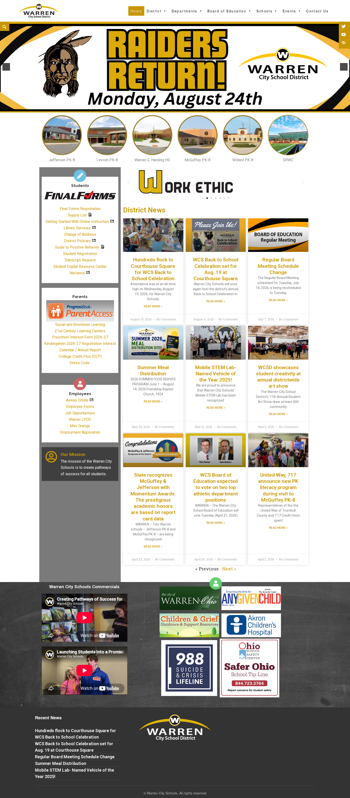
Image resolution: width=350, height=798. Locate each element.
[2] (165, 108)
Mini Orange (80, 426)
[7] (190, 108)
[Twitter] (344, 27)
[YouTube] (344, 35)
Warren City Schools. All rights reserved (176, 793)
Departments (184, 11)
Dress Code (80, 363)
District (154, 11)
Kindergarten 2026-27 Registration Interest (80, 343)
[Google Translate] (344, 43)
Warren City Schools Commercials (84, 586)
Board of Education (226, 11)
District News (144, 210)
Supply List (77, 215)
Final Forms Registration (80, 208)
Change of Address (80, 234)
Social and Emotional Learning (80, 324)
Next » (229, 569)
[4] (175, 108)
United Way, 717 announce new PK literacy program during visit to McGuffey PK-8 (278, 487)
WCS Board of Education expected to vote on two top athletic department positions (215, 487)
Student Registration (80, 253)
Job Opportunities (80, 413)
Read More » (153, 306)
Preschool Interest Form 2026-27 (80, 337)
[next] (344, 67)
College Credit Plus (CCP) (80, 356)
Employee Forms (80, 406)
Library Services (77, 228)
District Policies (77, 241)
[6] (185, 108)
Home (136, 11)
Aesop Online (77, 400)
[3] (170, 108)
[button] (203, 198)
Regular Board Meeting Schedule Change (278, 266)
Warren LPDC (80, 419)
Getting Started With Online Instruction (77, 221)
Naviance (77, 273)
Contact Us (317, 11)
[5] (180, 108)
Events (289, 11)
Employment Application (80, 432)
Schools (264, 11)
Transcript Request (80, 260)
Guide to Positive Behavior (77, 247)
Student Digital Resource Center (80, 266)
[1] (160, 108)
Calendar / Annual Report (80, 350)
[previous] (6, 67)
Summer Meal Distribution (60, 763)
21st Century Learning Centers (80, 331)
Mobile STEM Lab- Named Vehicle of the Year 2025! (215, 374)
